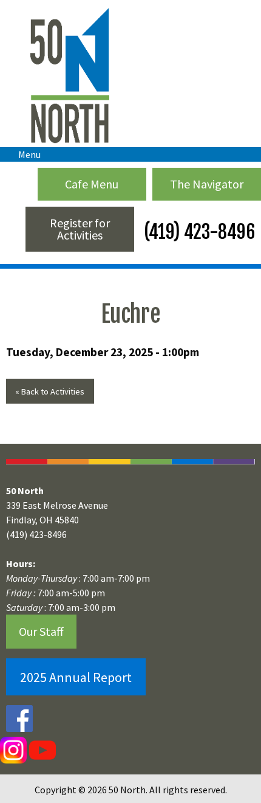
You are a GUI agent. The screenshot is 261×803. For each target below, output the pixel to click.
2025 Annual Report (76, 677)
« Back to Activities (49, 391)
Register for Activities (80, 229)
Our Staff (41, 631)
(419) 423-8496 (197, 232)
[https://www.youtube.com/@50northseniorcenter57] (41, 749)
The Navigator (206, 183)
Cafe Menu (91, 183)
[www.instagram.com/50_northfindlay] (13, 749)
